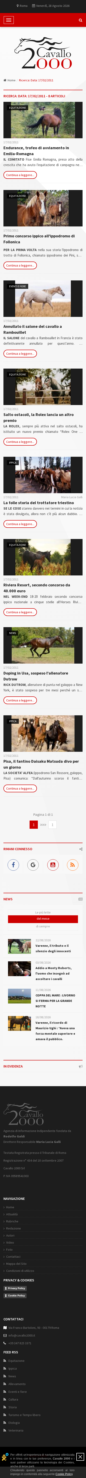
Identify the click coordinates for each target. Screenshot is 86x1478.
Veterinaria (15, 1430)
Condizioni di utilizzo (20, 1271)
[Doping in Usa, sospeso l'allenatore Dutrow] (43, 645)
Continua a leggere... (20, 175)
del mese (43, 918)
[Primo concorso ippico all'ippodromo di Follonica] (43, 208)
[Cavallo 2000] (43, 53)
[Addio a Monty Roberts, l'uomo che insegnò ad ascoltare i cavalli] (19, 968)
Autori (10, 1235)
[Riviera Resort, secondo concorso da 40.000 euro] (43, 557)
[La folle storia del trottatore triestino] (43, 475)
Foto (9, 1249)
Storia (12, 1407)
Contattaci (13, 1257)
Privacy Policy (16, 1288)
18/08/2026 (43, 1017)
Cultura (13, 1399)
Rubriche (12, 1221)
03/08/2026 (43, 962)
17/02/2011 (11, 142)
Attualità (12, 1214)
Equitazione (17, 107)
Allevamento (17, 1384)
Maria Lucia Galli (72, 497)
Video (10, 1242)
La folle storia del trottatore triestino (38, 502)
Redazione (13, 1228)
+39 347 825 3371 (19, 1343)
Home (12, 80)
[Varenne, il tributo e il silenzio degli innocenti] (19, 946)
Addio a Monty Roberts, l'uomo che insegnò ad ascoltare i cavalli (54, 973)
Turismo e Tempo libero (24, 1415)
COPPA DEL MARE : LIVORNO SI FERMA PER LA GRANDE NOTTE (55, 1000)
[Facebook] (13, 864)
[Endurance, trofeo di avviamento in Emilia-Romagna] (43, 120)
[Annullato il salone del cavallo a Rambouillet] (43, 298)
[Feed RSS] (73, 864)
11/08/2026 (43, 990)
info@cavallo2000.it (21, 1335)
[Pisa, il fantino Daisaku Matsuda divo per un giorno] (43, 733)
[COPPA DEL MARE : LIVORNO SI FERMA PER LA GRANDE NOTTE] (19, 996)
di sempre (43, 926)
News (12, 633)
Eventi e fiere (17, 1392)
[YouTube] (53, 864)
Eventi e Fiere (17, 286)
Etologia (14, 1423)
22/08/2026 (43, 940)
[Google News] (33, 864)
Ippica (13, 462)
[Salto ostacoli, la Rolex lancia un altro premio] (43, 387)
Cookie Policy (16, 1295)
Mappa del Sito (16, 1264)
